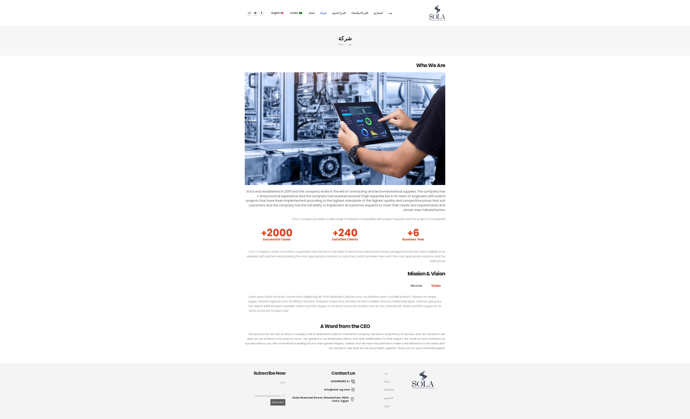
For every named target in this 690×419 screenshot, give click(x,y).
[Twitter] (255, 12)
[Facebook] (261, 12)
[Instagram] (249, 12)
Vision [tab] (436, 286)
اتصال (312, 13)
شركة (323, 13)
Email (282, 382)
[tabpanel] (345, 305)
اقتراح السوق (339, 13)
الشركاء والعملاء (359, 13)
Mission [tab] (416, 286)
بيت (390, 13)
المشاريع (378, 13)
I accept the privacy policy (267, 395)
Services (389, 389)
